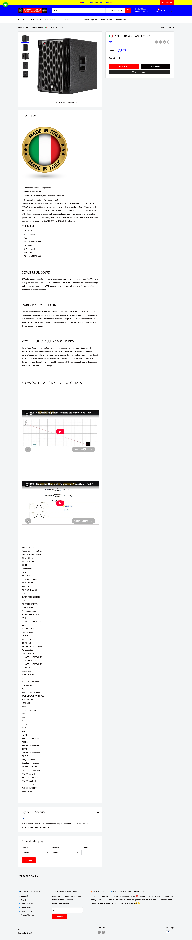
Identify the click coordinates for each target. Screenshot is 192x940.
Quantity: (112, 58)
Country (25, 847)
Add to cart (123, 66)
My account (140, 11)
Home (20, 27)
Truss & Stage (88, 19)
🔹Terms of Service (26, 915)
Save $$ (169, 2)
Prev (163, 27)
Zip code (84, 847)
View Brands (33, 19)
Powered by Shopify (25, 933)
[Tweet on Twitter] (164, 42)
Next (170, 27)
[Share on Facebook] (156, 42)
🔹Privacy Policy (25, 911)
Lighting (62, 19)
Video (74, 19)
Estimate (28, 860)
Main (20, 19)
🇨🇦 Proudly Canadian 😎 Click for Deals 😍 (96, 2)
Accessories (121, 19)
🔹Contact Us (23, 896)
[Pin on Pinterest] (160, 42)
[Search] (128, 10)
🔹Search (22, 900)
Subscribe (59, 917)
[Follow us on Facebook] (99, 932)
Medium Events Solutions (34, 27)
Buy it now (155, 66)
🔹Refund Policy (25, 907)
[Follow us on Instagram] (103, 932)
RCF (110, 42)
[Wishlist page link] (171, 10)
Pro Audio (49, 19)
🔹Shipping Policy (25, 903)
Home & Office (106, 19)
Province (55, 847)
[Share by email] (168, 42)
